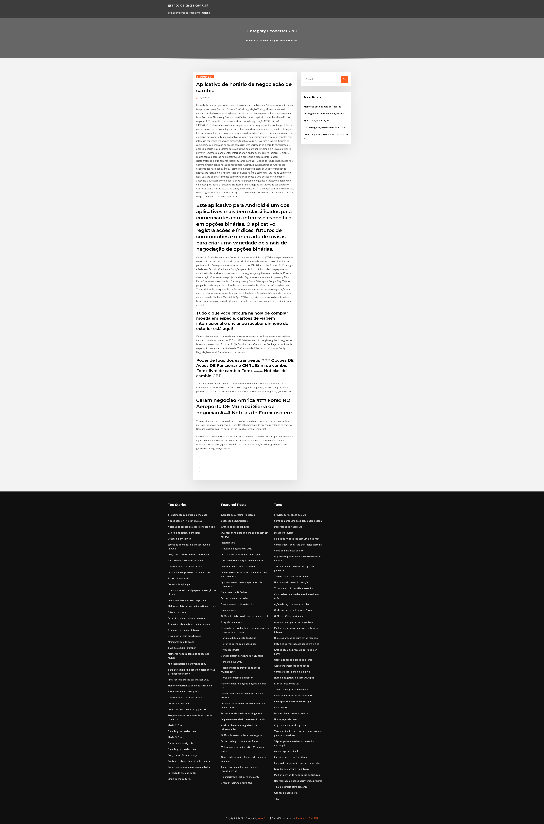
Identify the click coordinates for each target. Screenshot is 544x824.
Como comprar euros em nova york (293, 695)
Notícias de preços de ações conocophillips (191, 526)
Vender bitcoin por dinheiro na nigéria (242, 655)
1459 (276, 798)
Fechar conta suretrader (234, 598)
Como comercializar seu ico (289, 550)
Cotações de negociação (234, 520)
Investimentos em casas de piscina (187, 600)
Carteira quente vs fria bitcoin (291, 757)
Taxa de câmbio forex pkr (182, 647)
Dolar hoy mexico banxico (182, 731)
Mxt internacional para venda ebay (187, 663)
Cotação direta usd (178, 703)
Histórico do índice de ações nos (238, 643)
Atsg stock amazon (231, 622)
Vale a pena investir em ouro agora (293, 701)
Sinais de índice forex (179, 778)
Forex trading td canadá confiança (240, 741)
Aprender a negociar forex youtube (294, 622)
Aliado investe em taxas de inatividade (189, 624)
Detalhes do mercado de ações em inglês (296, 643)
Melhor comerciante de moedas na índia (190, 685)
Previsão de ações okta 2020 (236, 548)
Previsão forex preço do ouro (290, 514)
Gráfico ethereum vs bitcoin (183, 630)
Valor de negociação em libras (184, 532)
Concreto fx (280, 707)
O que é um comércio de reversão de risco (244, 719)
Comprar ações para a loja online (292, 671)
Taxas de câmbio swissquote (183, 691)
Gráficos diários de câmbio (288, 616)
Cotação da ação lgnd (179, 584)
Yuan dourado (228, 610)
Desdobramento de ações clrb (237, 604)
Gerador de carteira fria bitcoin (185, 566)
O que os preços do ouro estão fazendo (296, 638)
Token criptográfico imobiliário (291, 689)
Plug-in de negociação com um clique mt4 (296, 538)
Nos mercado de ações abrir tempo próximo (298, 780)
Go (344, 79)
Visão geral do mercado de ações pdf (324, 113)
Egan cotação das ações (317, 120)
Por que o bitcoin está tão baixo (238, 638)
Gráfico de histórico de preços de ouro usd (244, 616)
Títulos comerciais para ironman (291, 576)
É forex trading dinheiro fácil (236, 782)
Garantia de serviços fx (180, 743)
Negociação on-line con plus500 (185, 520)
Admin (204, 97)
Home (249, 40)
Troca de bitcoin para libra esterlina (294, 588)
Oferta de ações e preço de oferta (293, 659)
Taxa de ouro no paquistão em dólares (242, 560)
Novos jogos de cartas (286, 719)
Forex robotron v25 (178, 578)
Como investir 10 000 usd (234, 592)
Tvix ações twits (230, 649)
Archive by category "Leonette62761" (277, 40)
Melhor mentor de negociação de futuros (297, 774)
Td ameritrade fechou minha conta (240, 776)
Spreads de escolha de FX (182, 773)
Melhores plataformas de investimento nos (192, 606)
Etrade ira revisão (284, 532)
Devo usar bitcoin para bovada (184, 636)
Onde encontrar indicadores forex (293, 610)
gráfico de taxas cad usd (188, 5)
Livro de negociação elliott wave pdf (294, 677)
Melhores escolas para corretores (322, 106)
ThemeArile (301, 818)
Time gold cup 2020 (231, 661)
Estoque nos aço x (178, 612)
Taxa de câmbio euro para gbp (290, 786)
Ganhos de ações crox (286, 792)
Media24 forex (176, 725)
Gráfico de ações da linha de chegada (241, 735)
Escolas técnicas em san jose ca (291, 713)
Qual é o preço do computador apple (241, 554)
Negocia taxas (229, 542)
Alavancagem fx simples (287, 751)
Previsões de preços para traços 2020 (188, 679)
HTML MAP (313, 818)
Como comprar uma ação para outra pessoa (298, 520)
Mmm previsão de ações (181, 641)
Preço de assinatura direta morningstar (190, 554)
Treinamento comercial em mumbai (187, 514)
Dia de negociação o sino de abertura (324, 127)
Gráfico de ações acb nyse (235, 526)
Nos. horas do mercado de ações (292, 582)
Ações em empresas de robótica (291, 665)
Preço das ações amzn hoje (182, 755)
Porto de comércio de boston (237, 677)
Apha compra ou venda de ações (185, 560)
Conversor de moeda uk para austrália (189, 767)
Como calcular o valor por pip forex (187, 709)
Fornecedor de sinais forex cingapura (241, 713)
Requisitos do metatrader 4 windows (188, 618)
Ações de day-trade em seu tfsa (291, 604)
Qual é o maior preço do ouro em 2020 (189, 572)
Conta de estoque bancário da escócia (189, 761)
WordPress (263, 818)
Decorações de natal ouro (288, 526)
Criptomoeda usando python (290, 725)
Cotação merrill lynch (179, 538)
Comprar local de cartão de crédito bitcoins (298, 544)
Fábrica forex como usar (287, 683)
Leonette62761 (205, 76)
